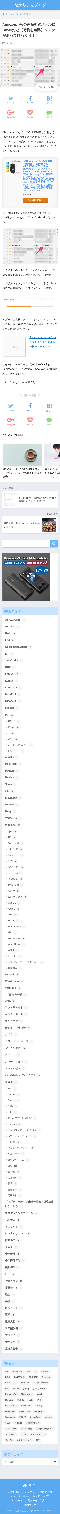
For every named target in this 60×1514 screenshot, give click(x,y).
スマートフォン (15, 1061)
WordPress (14, 981)
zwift (9, 1000)
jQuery (13, 890)
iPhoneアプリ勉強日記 (21, 1118)
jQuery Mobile (17, 896)
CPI (35, 1371)
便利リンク (30, 1505)
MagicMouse (27, 1394)
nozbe (30, 1400)
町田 (9, 1274)
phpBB (11, 757)
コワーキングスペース (21, 1136)
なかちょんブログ (30, 5)
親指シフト (13, 1308)
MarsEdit (12, 694)
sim (9, 791)
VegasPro (13, 818)
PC (9, 714)
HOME (32, 1485)
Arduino (11, 626)
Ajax (12, 831)
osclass (11, 708)
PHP (12, 914)
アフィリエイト (16, 1007)
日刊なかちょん (18, 1159)
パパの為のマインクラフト (22, 1075)
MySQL (13, 902)
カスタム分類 (26, 1428)
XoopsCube (16, 938)
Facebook (15, 879)
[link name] (26, 577)
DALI (10, 633)
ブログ (11, 1082)
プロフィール (15, 1500)
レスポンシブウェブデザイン (25, 962)
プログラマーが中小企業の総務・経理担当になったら (29, 1204)
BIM (11, 1088)
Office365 (12, 701)
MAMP (40, 1394)
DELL (7, 1377)
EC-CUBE (15, 867)
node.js (13, 908)
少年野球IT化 (14, 1260)
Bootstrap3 (15, 843)
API (11, 837)
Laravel (11, 674)
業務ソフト (15, 751)
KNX (9, 667)
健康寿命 (12, 1240)
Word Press (39, 1411)
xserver (48, 1417)
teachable (12, 797)
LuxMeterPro (11, 1394)
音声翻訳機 (13, 1328)
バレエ (13, 1142)
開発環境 (14, 968)
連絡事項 (14, 1189)
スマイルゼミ (14, 1068)
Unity (10, 811)
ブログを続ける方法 (20, 1147)
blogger (13, 1094)
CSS (12, 861)
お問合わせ (31, 1500)
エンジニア (13, 1021)
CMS (28, 1371)
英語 (9, 1301)
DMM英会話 (19, 1377)
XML (12, 932)
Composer (15, 855)
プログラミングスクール (21, 1213)
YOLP (12, 950)
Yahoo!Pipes (16, 944)
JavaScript (13, 660)
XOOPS (22, 1417)
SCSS (13, 920)
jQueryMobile (39, 1388)
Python (11, 770)
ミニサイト (13, 1226)
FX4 (9, 640)
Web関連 (12, 825)
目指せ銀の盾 (16, 994)
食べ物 (13, 1171)
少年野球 (12, 1253)
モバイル (9, 1440)
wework (11, 974)
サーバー (14, 956)
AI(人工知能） (15, 619)
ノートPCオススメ (19, 745)
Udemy (11, 804)
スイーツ (12, 1055)
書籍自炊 (14, 1177)
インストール (11, 1428)
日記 (20, 434)
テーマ (24, 1434)
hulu (12, 1112)
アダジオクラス (33, 1423)
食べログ (12, 1335)
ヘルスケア (15, 1153)
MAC (12, 739)
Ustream (14, 1124)
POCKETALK (11, 1406)
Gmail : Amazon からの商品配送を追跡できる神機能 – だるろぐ (42, 342)
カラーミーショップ (18, 1041)
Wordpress (10, 1417)
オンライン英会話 (17, 1027)
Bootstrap (17, 1371)
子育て (10, 1247)
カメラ (10, 1034)
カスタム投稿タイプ (45, 1428)
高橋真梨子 (13, 1348)
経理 (9, 1294)
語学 (9, 1314)
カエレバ (36, 190)
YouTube (12, 988)
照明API (11, 1267)
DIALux (13, 1100)
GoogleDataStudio (18, 647)
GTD (12, 1106)
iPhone (13, 727)
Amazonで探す (35, 200)
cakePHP (15, 849)
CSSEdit (45, 1371)
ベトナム (12, 1220)
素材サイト (13, 1287)
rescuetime (26, 1406)
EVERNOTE (10, 1383)
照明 (12, 1183)
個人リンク (46, 1500)
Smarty (39, 1406)
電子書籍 (14, 1195)
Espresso (14, 873)
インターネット (15, 1014)
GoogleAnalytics (40, 1383)
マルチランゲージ (38, 1434)
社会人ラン (13, 1281)
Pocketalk (13, 764)
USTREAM (10, 1411)
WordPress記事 (41, 1496)
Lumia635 (13, 687)
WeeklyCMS (16, 926)
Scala (10, 784)
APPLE (13, 721)
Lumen (11, 680)
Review (11, 777)
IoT (8, 653)
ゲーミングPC (15, 1048)
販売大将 (12, 1321)
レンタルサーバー (17, 1233)
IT (11, 733)
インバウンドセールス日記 (24, 1130)
